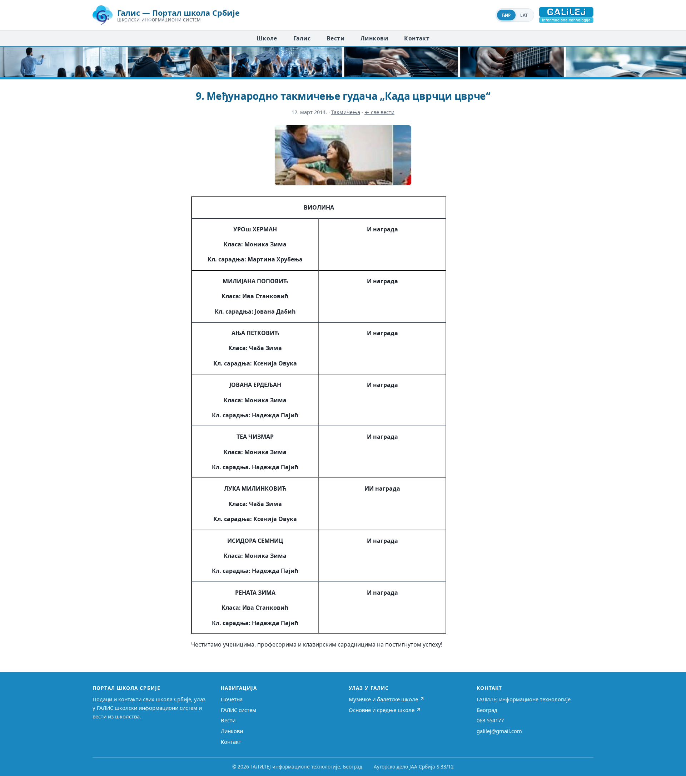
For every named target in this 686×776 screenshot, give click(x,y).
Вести (335, 38)
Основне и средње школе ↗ (385, 709)
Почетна (232, 699)
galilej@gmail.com (499, 731)
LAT (524, 15)
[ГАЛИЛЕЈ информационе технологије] (566, 15)
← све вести (379, 112)
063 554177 (490, 720)
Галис (301, 38)
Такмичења (345, 112)
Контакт (416, 38)
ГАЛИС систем (238, 709)
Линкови (374, 38)
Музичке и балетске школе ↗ (386, 699)
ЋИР (506, 15)
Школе (267, 38)
